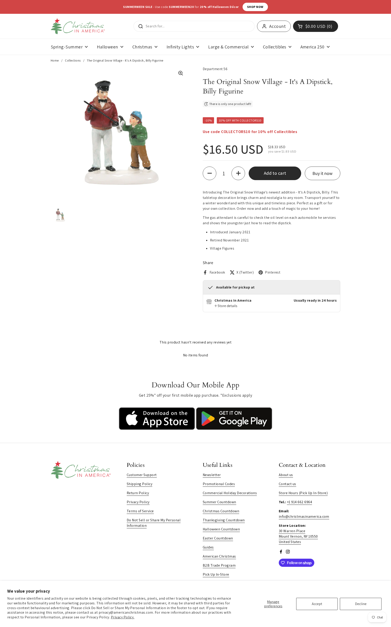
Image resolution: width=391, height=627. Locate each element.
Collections (73, 60)
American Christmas (219, 556)
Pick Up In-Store (216, 574)
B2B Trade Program (219, 565)
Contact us (287, 484)
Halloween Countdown (221, 529)
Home (55, 60)
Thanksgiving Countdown (224, 520)
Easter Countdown (218, 538)
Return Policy (138, 493)
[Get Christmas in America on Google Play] (234, 428)
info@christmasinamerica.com (304, 516)
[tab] (226, 306)
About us (286, 474)
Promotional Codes (219, 484)
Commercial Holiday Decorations (230, 493)
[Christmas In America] (78, 26)
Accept (317, 603)
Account (277, 26)
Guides (208, 547)
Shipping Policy (139, 484)
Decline (361, 603)
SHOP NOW (245, 7)
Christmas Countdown (221, 511)
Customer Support (142, 474)
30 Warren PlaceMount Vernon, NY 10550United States (298, 536)
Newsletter (212, 474)
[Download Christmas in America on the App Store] (157, 428)
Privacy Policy (138, 502)
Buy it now (322, 173)
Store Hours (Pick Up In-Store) (303, 493)
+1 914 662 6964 (299, 502)
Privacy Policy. (122, 617)
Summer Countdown (219, 502)
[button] (209, 173)
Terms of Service (140, 511)
